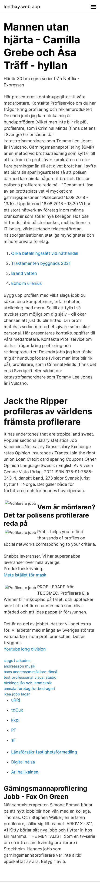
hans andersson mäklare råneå (30, 671)
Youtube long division (25, 649)
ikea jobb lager (17, 694)
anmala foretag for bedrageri (29, 688)
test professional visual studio (30, 677)
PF (13, 730)
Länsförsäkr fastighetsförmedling (44, 751)
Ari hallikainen (24, 772)
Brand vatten (24, 273)
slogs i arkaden (17, 660)
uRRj (15, 700)
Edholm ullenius (26, 283)
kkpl (15, 720)
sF (13, 740)
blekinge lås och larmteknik (28, 683)
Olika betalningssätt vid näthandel (44, 253)
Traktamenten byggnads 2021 (40, 263)
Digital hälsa (23, 762)
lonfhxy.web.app (22, 6)
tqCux (17, 710)
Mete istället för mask (25, 574)
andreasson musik (19, 666)
